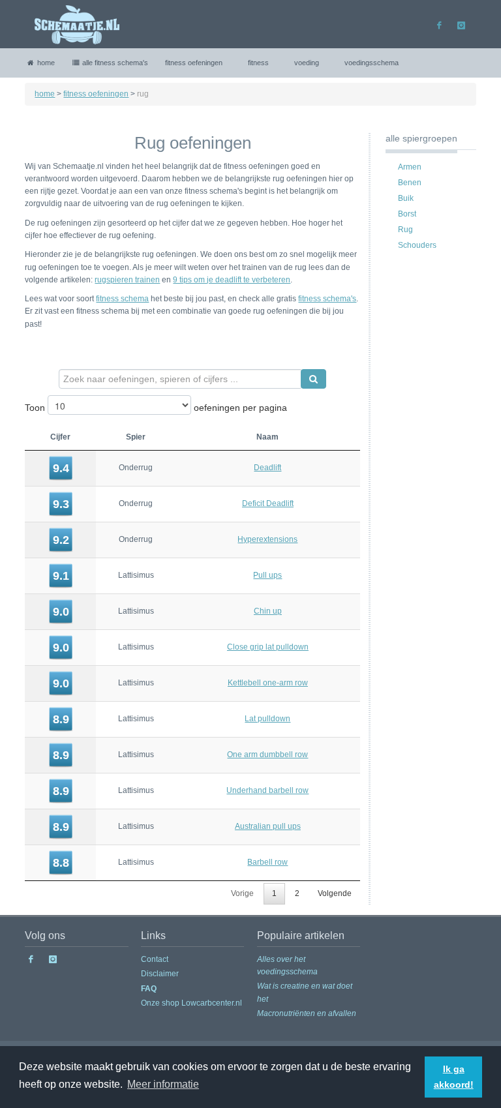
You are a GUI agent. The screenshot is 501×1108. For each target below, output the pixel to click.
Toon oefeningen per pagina (156, 407)
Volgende (335, 893)
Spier (135, 437)
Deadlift (267, 467)
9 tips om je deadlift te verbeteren (231, 279)
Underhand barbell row (267, 790)
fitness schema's (327, 298)
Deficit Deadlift (268, 503)
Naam (267, 437)
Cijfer (60, 437)
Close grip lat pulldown (268, 646)
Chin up (268, 611)
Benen (407, 182)
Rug (403, 229)
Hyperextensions (267, 539)
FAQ (149, 988)
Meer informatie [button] (163, 1084)
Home (45, 63)
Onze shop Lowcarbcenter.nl (191, 1003)
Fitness (258, 63)
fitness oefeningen (96, 93)
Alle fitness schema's (114, 63)
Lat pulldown (267, 718)
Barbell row (267, 862)
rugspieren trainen (127, 279)
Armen (407, 167)
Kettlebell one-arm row (268, 682)
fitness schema (122, 298)
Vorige (242, 893)
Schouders (415, 245)
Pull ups (267, 575)
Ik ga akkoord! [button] (454, 1077)
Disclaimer (160, 973)
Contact (154, 959)
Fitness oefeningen (193, 63)
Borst (405, 213)
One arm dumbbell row (267, 754)
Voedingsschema (371, 63)
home (45, 93)
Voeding (306, 63)
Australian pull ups (268, 826)
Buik (404, 198)
